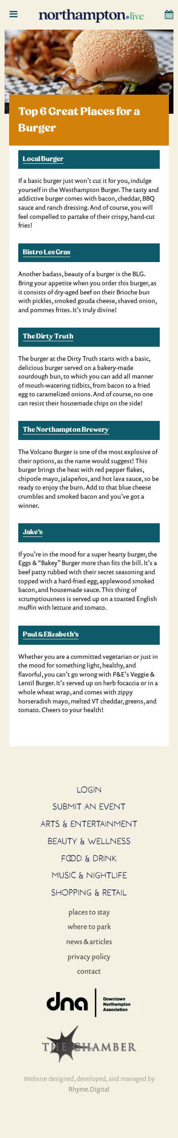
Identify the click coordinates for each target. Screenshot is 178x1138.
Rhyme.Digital (89, 1089)
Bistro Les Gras (46, 252)
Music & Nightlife (89, 875)
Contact (89, 971)
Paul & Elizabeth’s (51, 635)
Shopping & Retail (89, 892)
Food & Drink (89, 858)
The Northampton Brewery (66, 430)
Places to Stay (89, 912)
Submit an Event (89, 806)
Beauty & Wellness (89, 840)
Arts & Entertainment (89, 823)
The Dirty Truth (48, 337)
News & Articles (89, 941)
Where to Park (89, 926)
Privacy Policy (89, 956)
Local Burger (43, 159)
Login (89, 789)
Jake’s (32, 532)
